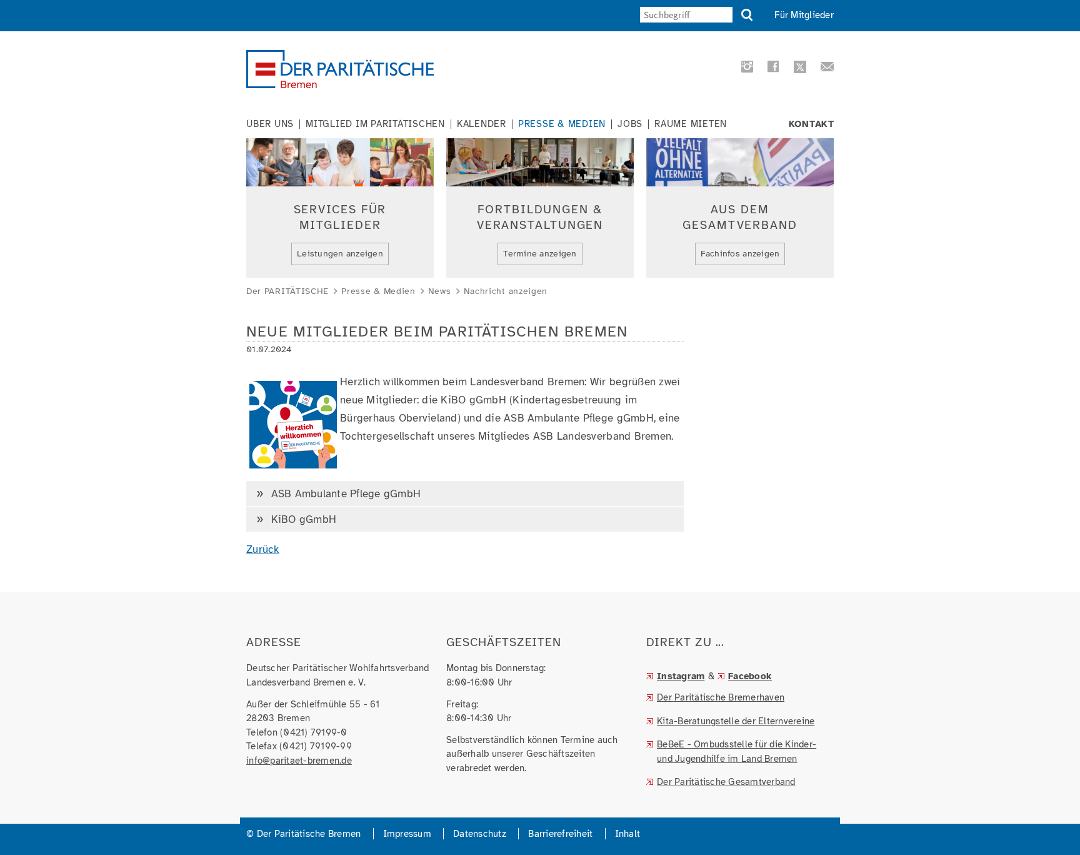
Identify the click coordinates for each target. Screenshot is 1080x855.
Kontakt (811, 124)
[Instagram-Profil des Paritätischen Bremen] (745, 69)
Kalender (481, 124)
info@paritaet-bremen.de (299, 760)
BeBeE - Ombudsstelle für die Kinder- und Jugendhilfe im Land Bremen (736, 751)
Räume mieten (690, 124)
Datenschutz (479, 833)
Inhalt (628, 833)
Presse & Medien (562, 124)
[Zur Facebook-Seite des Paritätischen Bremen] (771, 69)
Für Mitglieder (804, 15)
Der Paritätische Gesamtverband (726, 781)
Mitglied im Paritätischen (375, 124)
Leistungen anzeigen (340, 253)
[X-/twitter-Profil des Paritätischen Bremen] (798, 68)
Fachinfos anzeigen (740, 253)
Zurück (262, 549)
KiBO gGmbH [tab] (302, 519)
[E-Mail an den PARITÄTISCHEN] (823, 69)
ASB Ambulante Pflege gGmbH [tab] (344, 493)
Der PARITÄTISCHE (287, 291)
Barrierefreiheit (560, 833)
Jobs (630, 124)
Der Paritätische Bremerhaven (720, 697)
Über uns (270, 124)
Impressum (407, 833)
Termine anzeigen (539, 253)
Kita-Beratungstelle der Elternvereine (735, 721)
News (439, 291)
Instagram (680, 676)
